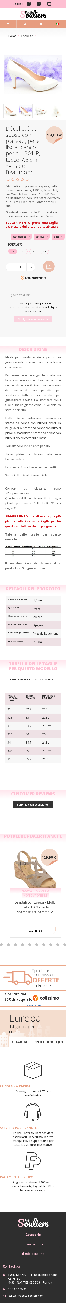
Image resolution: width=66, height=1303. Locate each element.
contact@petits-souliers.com (25, 1295)
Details (40, 236)
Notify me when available (33, 319)
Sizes (56, 236)
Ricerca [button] (25, 23)
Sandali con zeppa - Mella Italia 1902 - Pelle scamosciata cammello (35, 907)
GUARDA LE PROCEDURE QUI (37, 1041)
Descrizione (19, 236)
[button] (8, 944)
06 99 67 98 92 (17, 1289)
